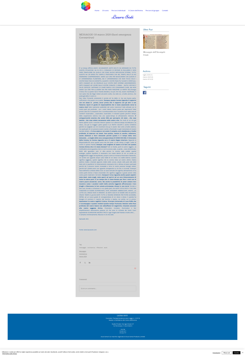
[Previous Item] (146, 41)
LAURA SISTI (122, 316)
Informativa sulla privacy (9, 354)
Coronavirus (83, 254)
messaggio (82, 247)
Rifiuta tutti (226, 353)
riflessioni (99, 247)
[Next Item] (166, 41)
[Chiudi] (243, 352)
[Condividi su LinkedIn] (89, 263)
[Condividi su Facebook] (80, 263)
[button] (152, 10)
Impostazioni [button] (216, 353)
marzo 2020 (83, 256)
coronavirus (91, 247)
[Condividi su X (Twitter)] (85, 263)
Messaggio (82, 251)
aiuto (105, 247)
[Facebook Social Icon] (144, 92)
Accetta (236, 353)
